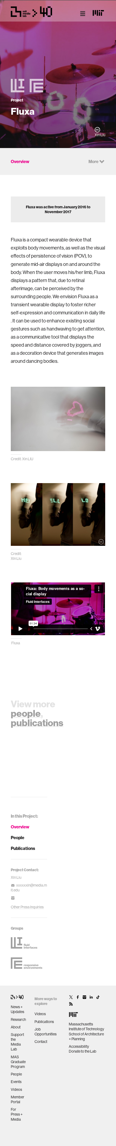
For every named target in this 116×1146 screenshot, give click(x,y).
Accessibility (79, 1046)
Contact (41, 1041)
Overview (20, 826)
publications (37, 723)
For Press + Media (17, 1114)
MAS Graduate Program (18, 1061)
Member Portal (17, 1099)
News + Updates (17, 1009)
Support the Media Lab (17, 1042)
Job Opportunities (46, 1031)
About (16, 1027)
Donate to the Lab (82, 1051)
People (17, 837)
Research (18, 1019)
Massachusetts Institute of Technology (86, 1026)
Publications (23, 848)
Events (16, 1081)
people (26, 713)
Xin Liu (16, 877)
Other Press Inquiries (27, 907)
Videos (16, 1089)
